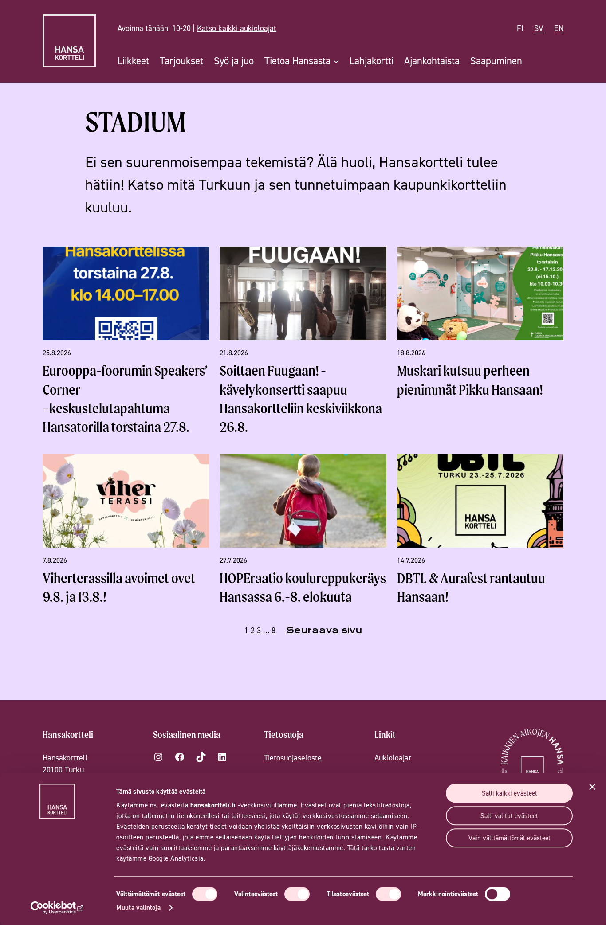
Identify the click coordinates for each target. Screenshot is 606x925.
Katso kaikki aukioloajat (236, 28)
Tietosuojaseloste (293, 757)
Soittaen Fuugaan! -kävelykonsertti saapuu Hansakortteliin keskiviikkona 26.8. (301, 398)
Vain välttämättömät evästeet (509, 838)
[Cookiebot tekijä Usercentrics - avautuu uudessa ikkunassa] (57, 907)
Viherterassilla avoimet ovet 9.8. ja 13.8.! (119, 587)
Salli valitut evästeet (509, 815)
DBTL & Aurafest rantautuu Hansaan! (471, 587)
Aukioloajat (392, 757)
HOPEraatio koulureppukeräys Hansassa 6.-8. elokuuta (303, 587)
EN (558, 28)
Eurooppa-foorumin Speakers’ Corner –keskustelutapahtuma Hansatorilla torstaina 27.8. (125, 398)
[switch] (297, 894)
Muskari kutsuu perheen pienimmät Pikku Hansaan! (470, 379)
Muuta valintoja (138, 907)
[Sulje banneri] (592, 787)
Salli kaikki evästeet (509, 793)
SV (538, 28)
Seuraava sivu (324, 630)
